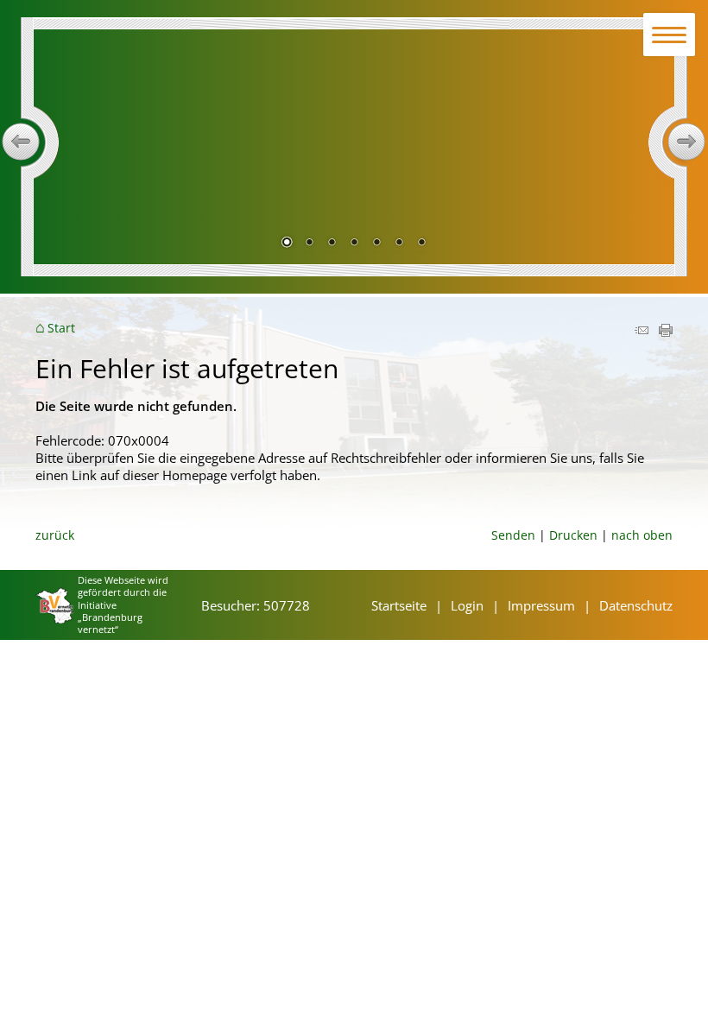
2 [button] (309, 243)
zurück (54, 535)
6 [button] (398, 243)
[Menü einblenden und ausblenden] (670, 35)
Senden (513, 535)
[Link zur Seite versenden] (641, 331)
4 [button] (354, 243)
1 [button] (286, 243)
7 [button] (421, 243)
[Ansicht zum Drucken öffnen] (666, 331)
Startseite (399, 605)
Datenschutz (636, 605)
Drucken (573, 535)
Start (61, 328)
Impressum (541, 605)
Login (467, 605)
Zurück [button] (21, 142)
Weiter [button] (687, 142)
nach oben (642, 535)
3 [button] (331, 243)
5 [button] (376, 243)
